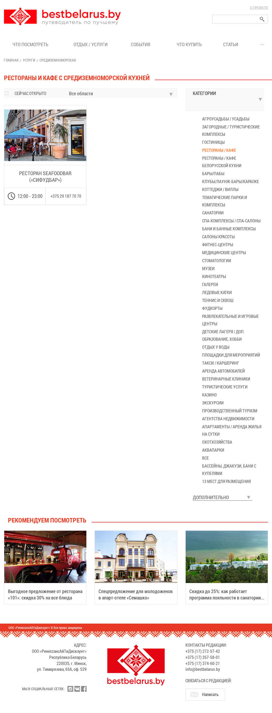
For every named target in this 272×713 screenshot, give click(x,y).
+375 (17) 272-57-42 (202, 651)
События (141, 44)
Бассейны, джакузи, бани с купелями (229, 469)
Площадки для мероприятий (231, 355)
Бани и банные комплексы (229, 228)
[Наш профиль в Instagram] (70, 689)
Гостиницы (213, 142)
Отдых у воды (216, 347)
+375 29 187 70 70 (65, 196)
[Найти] (262, 19)
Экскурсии (213, 402)
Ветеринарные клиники (226, 379)
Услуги (29, 60)
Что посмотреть (30, 44)
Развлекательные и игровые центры (230, 319)
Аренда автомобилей (223, 371)
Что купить (189, 44)
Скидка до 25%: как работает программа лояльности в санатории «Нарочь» (225, 597)
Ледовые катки (217, 292)
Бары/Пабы (213, 173)
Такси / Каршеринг (220, 363)
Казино (209, 394)
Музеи (208, 268)
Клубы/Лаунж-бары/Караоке (230, 181)
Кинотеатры (214, 276)
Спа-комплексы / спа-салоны (231, 220)
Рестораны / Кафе (219, 150)
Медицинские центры (224, 252)
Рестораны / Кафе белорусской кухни (221, 161)
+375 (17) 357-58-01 (202, 657)
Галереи (210, 284)
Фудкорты (212, 308)
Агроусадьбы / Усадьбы (225, 119)
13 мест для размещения (226, 481)
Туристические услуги (225, 387)
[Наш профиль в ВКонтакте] (77, 689)
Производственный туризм (229, 410)
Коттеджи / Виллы (220, 189)
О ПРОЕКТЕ (259, 8)
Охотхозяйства (217, 442)
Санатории (213, 212)
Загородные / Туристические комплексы (231, 130)
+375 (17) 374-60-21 (202, 663)
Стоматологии (216, 260)
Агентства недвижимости (228, 418)
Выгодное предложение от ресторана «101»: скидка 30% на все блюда (45, 594)
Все (205, 458)
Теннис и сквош (217, 300)
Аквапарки (213, 450)
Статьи (231, 44)
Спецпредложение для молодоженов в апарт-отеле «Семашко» (136, 594)
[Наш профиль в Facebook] (84, 689)
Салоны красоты (218, 236)
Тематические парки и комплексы (224, 201)
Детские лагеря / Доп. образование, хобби (223, 335)
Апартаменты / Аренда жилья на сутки (231, 430)
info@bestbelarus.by (202, 669)
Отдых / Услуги (91, 44)
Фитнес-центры (217, 244)
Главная (11, 60)
